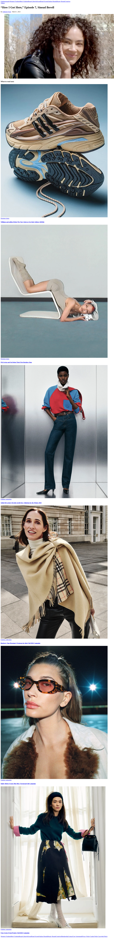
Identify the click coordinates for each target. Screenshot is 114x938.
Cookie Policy (94, 936)
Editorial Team (7, 12)
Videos (3, 3)
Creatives (67, 1)
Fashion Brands (52, 1)
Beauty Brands (61, 1)
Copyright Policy (103, 936)
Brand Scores (44, 1)
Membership (64, 936)
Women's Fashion (15, 1)
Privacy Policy (86, 936)
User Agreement (77, 936)
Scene (38, 1)
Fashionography (5, 1)
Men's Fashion (24, 1)
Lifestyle (34, 1)
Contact (70, 936)
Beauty (30, 1)
